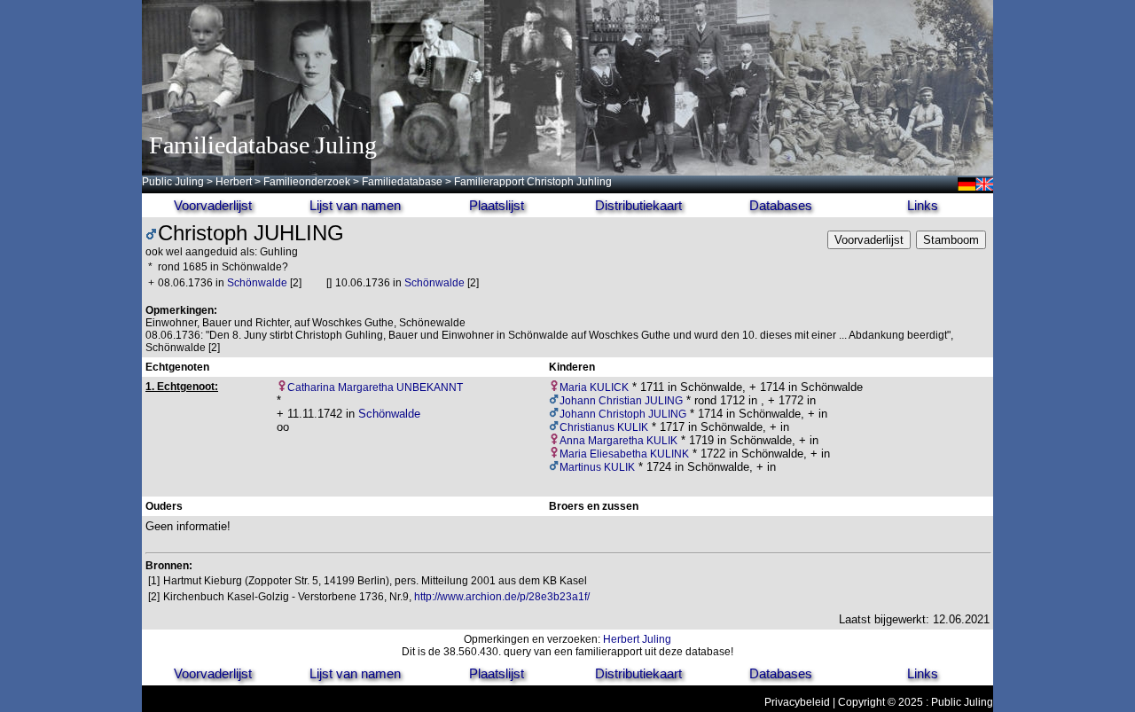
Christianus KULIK (604, 427)
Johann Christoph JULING (623, 414)
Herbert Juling (637, 639)
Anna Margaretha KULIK (618, 440)
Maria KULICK (594, 387)
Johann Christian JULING (621, 401)
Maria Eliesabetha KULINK (624, 454)
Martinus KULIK (597, 467)
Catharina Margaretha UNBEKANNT (375, 387)
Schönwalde (257, 283)
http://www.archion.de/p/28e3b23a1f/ (502, 597)
